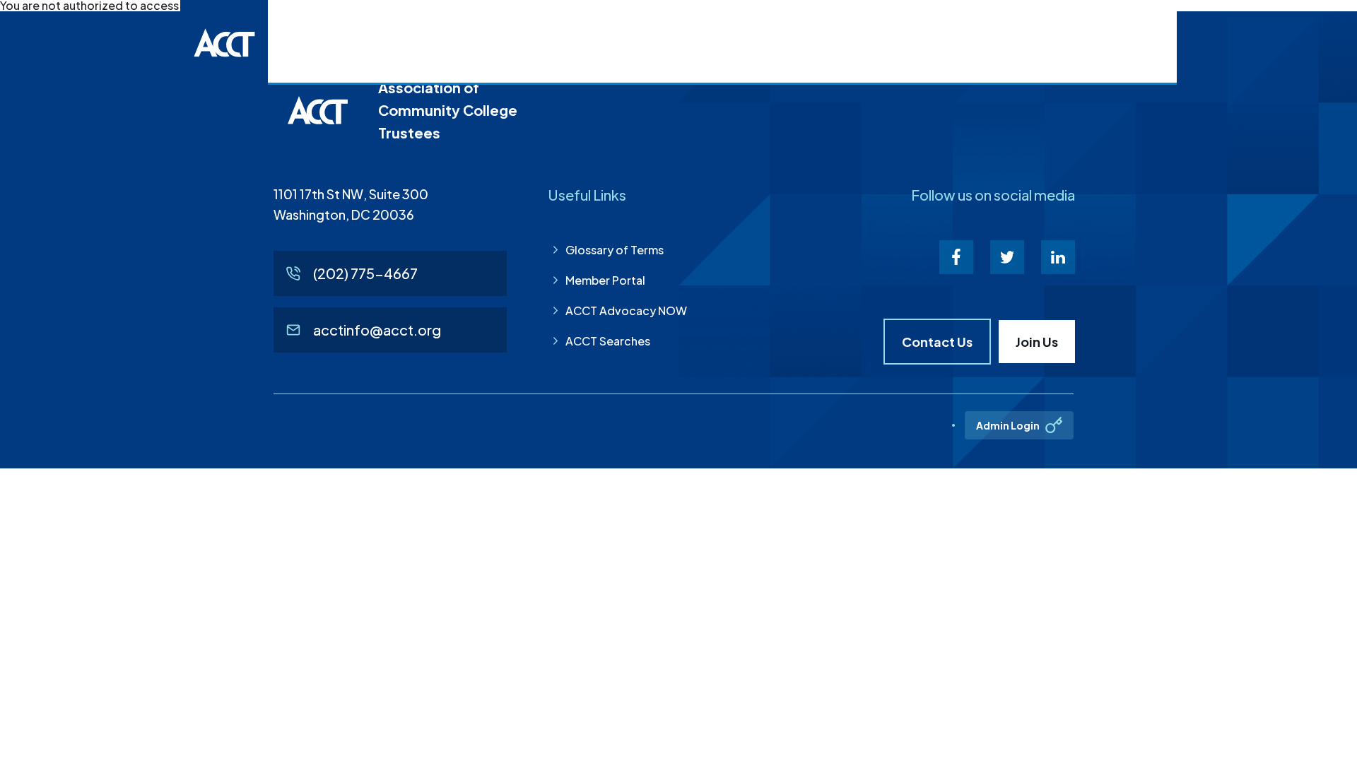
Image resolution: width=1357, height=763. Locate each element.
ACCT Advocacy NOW (626, 310)
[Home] (224, 42)
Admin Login (1008, 425)
